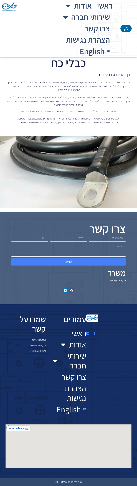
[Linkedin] (65, 290)
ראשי (105, 5)
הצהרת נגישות (88, 40)
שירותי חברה (90, 17)
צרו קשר (97, 28)
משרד (116, 273)
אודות (83, 5)
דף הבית (123, 74)
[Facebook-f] (94, 333)
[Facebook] (71, 290)
